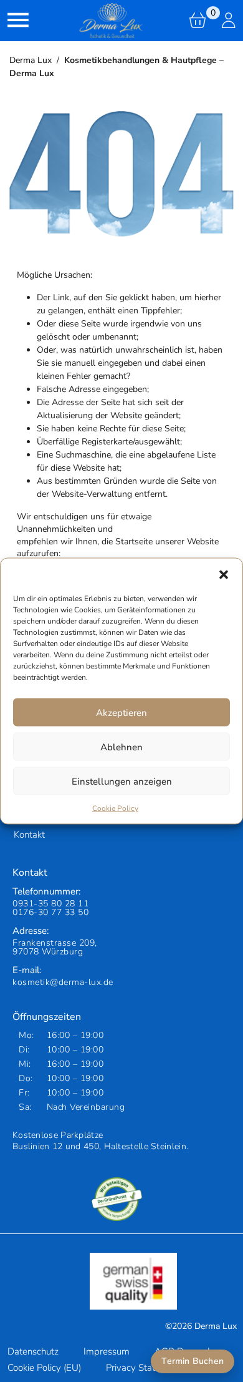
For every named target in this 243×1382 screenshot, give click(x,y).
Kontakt (29, 834)
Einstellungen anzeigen (122, 781)
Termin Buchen (192, 1361)
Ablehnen (121, 746)
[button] (223, 574)
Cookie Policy (115, 808)
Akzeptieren (121, 712)
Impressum (106, 1351)
